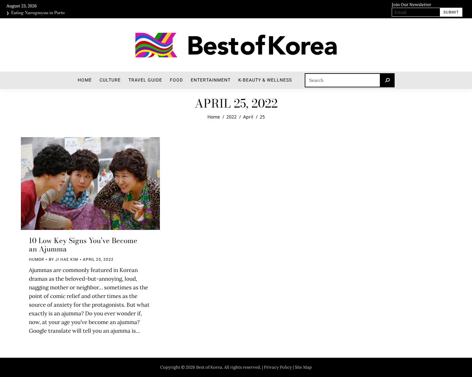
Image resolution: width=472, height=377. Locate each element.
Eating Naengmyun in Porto (38, 12)
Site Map (303, 367)
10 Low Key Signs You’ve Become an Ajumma (83, 244)
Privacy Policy (278, 367)
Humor (36, 259)
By (63, 259)
